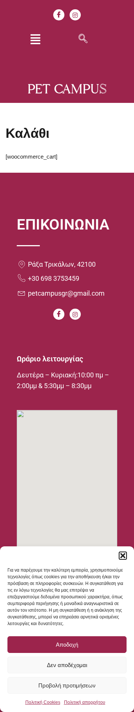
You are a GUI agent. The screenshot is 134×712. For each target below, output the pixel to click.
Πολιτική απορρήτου (84, 702)
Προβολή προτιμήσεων (67, 685)
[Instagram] (75, 14)
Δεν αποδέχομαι (67, 665)
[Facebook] (58, 14)
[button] (123, 555)
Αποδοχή (67, 644)
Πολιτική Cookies (42, 702)
